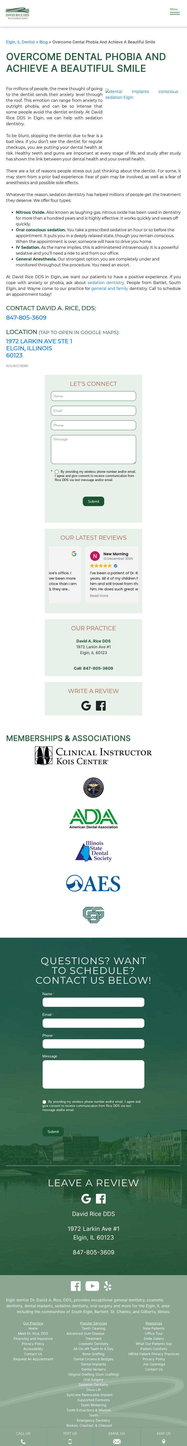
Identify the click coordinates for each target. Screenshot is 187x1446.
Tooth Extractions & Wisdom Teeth (88, 1412)
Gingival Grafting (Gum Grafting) (93, 1374)
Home (33, 1328)
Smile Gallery (154, 1338)
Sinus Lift (93, 1390)
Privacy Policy (33, 1344)
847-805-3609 (26, 317)
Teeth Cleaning (93, 1328)
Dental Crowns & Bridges (93, 1359)
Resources (154, 1323)
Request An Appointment (33, 1359)
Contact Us (33, 1354)
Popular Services (93, 1323)
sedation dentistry (106, 282)
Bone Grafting (93, 1354)
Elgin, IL (153, 1305)
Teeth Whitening (93, 1405)
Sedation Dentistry (93, 1384)
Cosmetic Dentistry (93, 1344)
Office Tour (154, 1333)
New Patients (153, 1328)
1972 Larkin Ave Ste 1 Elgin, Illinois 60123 (39, 348)
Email (48, 1014)
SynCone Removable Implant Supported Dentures (89, 1397)
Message (49, 1056)
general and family (109, 288)
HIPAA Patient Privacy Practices (154, 1354)
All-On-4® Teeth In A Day (93, 1349)
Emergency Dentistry (93, 1420)
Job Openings (154, 1364)
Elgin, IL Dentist (20, 41)
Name (48, 994)
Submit (93, 501)
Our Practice (33, 1323)
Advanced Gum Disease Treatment (85, 1336)
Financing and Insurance (33, 1338)
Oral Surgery (93, 1379)
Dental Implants (93, 1364)
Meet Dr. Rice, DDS (33, 1333)
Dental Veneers (93, 1369)
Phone (48, 1035)
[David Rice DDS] (17, 13)
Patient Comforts (153, 1349)
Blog (43, 41)
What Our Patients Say (154, 1344)
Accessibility (33, 1349)
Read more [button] (65, 596)
